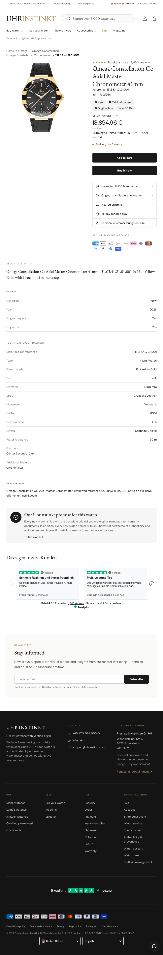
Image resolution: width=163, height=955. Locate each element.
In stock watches (17, 816)
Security (90, 803)
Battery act (91, 926)
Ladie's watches (16, 809)
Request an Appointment (133, 771)
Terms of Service (82, 687)
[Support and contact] (154, 946)
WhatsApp (79, 740)
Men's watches (15, 803)
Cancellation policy (15, 926)
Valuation (51, 816)
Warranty (91, 851)
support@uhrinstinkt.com (89, 747)
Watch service (133, 823)
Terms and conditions (41, 926)
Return (89, 844)
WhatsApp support (38, 38)
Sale (104, 30)
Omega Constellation (45, 51)
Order (88, 809)
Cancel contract (110, 926)
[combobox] (98, 18)
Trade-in (51, 809)
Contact (11, 38)
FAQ (126, 803)
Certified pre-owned (19, 823)
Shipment (91, 830)
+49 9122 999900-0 (86, 733)
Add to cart (124, 158)
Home (10, 51)
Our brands (13, 830)
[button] (154, 18)
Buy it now (124, 170)
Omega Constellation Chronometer (28, 55)
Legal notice (75, 926)
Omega (23, 51)
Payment (90, 816)
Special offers (133, 830)
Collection (91, 837)
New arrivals (63, 30)
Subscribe (136, 679)
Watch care (131, 855)
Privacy (60, 926)
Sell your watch (39, 30)
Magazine (119, 30)
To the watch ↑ (33, 537)
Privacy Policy (62, 687)
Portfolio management (138, 862)
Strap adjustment (135, 816)
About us (129, 809)
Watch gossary (133, 848)
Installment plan (95, 823)
